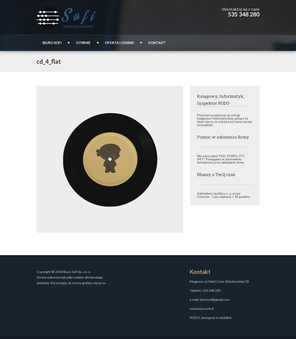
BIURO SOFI (52, 43)
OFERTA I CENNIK (119, 43)
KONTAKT (157, 43)
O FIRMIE (83, 43)
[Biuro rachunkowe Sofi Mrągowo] (66, 17)
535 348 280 (243, 14)
